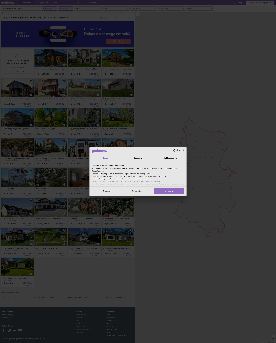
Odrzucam (107, 191)
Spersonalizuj (137, 191)
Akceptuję (169, 191)
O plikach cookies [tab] (170, 158)
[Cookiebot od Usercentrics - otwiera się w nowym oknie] (174, 151)
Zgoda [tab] (105, 158)
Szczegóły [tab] (138, 158)
